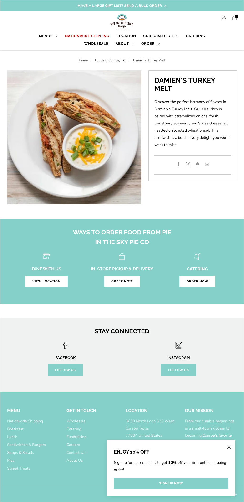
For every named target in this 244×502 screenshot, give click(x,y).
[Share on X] (188, 164)
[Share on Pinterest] (197, 164)
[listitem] (122, 5)
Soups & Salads (20, 452)
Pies (11, 460)
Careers (73, 444)
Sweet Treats (18, 468)
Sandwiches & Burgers (26, 444)
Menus (46, 36)
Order (148, 43)
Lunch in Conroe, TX (110, 60)
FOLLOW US (65, 370)
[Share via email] (207, 164)
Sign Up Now (171, 483)
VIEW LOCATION (46, 281)
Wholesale (96, 43)
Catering (195, 36)
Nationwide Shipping (87, 36)
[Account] (223, 18)
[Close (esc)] (229, 446)
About (122, 43)
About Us (74, 460)
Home (83, 60)
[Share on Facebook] (178, 164)
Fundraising (76, 437)
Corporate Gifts (161, 36)
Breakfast (15, 429)
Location (126, 36)
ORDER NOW (122, 281)
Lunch (12, 437)
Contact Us (75, 452)
